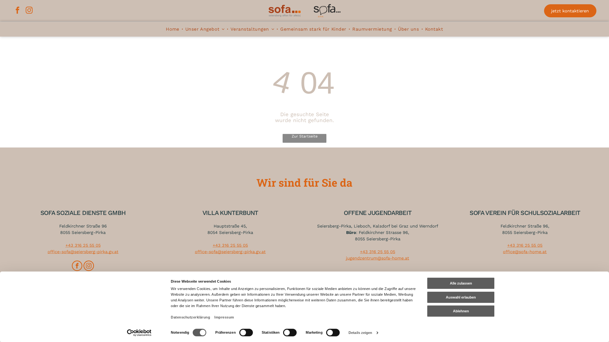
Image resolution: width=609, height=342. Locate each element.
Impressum (224, 317)
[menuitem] (173, 29)
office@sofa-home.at (525, 251)
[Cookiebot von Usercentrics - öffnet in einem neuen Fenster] (139, 332)
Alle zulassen (461, 283)
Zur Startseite (305, 136)
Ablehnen (461, 311)
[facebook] (17, 11)
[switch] (246, 332)
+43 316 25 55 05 (83, 245)
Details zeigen (360, 333)
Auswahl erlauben (461, 297)
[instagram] (29, 11)
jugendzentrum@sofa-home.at (377, 258)
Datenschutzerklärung (190, 317)
